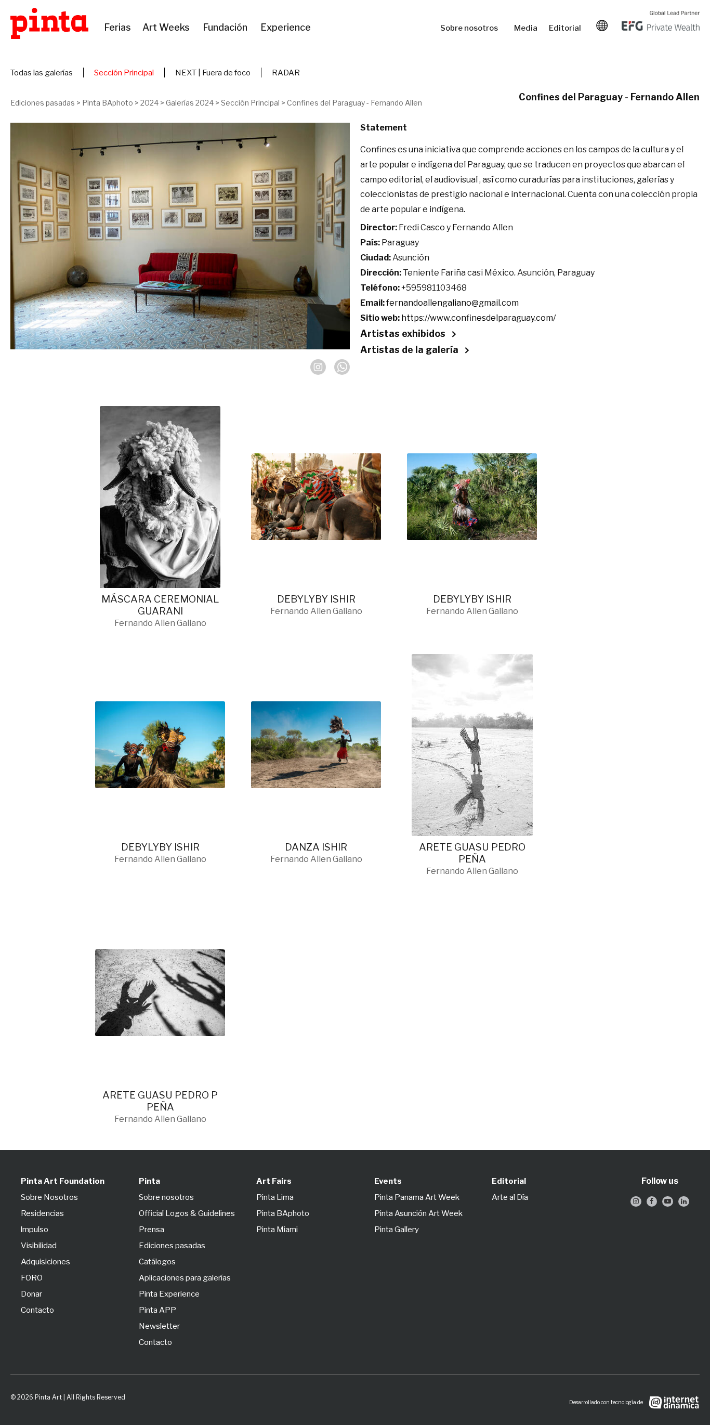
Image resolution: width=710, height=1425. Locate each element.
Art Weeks (167, 27)
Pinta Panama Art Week (416, 1197)
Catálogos (157, 1261)
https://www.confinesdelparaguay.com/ (478, 318)
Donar (31, 1294)
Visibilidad (39, 1245)
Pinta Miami (277, 1229)
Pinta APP (157, 1310)
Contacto (37, 1310)
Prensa (151, 1229)
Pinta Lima (275, 1197)
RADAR (286, 72)
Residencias (42, 1213)
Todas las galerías (41, 72)
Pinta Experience (169, 1294)
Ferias (118, 27)
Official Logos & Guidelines (187, 1213)
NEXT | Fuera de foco (213, 72)
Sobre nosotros (472, 28)
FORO (32, 1278)
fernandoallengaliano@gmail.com (452, 303)
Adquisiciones (45, 1261)
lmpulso (34, 1229)
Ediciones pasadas (42, 102)
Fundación (226, 27)
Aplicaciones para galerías (185, 1278)
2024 (149, 102)
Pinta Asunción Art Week (418, 1213)
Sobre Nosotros (49, 1197)
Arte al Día (510, 1197)
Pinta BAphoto (107, 102)
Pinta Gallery (396, 1229)
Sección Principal (124, 72)
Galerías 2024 (190, 102)
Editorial (566, 28)
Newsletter (159, 1326)
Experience (286, 27)
